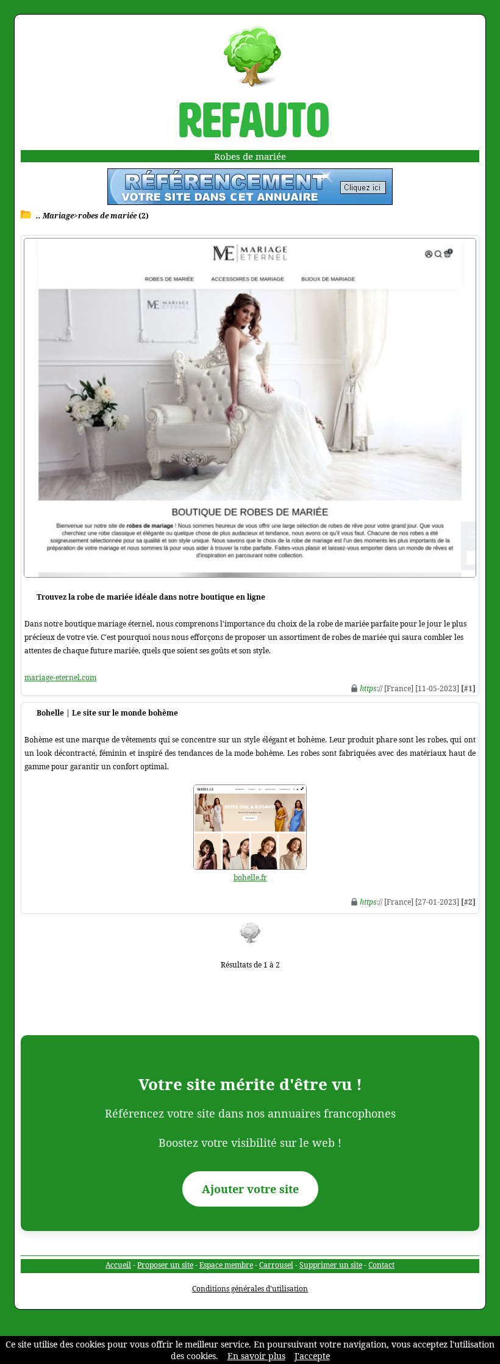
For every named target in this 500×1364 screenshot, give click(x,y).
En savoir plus (256, 1356)
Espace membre (226, 1265)
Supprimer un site (330, 1265)
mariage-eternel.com (60, 677)
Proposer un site (165, 1265)
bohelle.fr (250, 877)
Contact (381, 1265)
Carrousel (276, 1265)
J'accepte (312, 1356)
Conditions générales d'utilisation (250, 1288)
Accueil (118, 1265)
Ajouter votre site (250, 1189)
